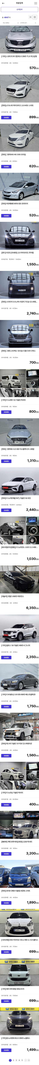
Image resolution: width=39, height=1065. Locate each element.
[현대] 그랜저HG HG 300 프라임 (13, 154)
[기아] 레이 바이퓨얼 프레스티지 (12, 989)
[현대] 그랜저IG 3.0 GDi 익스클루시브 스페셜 (17, 449)
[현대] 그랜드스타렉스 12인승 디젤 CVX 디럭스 (18, 351)
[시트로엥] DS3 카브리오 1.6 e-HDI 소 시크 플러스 (19, 940)
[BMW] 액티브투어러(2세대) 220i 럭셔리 (16, 842)
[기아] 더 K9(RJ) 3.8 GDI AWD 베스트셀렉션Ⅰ (18, 694)
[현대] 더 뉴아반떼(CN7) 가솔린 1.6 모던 (16, 498)
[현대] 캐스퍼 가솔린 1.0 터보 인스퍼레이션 (16, 743)
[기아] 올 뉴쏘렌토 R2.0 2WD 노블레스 (15, 1038)
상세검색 (19, 9)
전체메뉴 (35, 3)
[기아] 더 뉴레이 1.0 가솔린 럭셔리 (13, 400)
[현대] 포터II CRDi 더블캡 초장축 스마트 (15, 891)
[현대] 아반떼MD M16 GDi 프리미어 (14, 203)
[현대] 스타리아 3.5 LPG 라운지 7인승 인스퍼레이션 (20, 302)
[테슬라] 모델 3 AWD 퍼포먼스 (12, 596)
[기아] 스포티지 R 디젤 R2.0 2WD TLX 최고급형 (19, 56)
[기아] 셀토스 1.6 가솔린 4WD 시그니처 (15, 645)
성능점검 (6, 117)
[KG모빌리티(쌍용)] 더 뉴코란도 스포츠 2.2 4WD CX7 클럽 (20, 547)
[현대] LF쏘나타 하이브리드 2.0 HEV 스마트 (17, 105)
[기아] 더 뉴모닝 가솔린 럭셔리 (12, 792)
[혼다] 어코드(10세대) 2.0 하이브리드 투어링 (17, 252)
